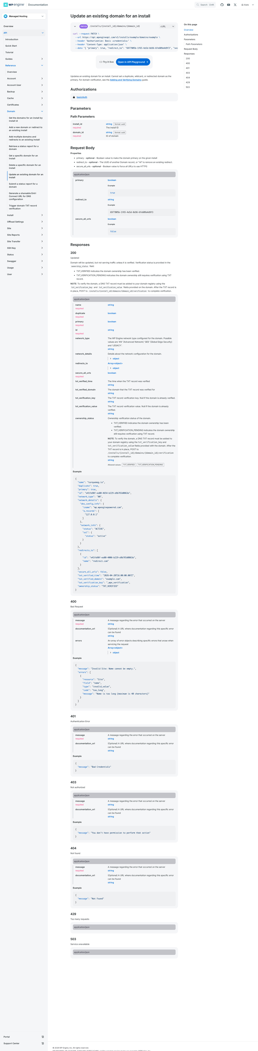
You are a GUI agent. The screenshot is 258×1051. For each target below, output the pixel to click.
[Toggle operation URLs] (75, 26)
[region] (124, 41)
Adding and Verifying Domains (126, 79)
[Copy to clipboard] (174, 33)
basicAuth (82, 97)
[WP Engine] (14, 5)
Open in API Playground (131, 61)
